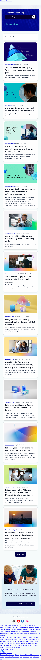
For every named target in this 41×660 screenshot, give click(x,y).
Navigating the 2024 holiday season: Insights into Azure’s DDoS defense (20, 322)
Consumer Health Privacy (7, 655)
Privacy (33, 655)
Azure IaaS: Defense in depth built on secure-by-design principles (20, 109)
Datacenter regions (5, 627)
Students (32, 639)
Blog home (10, 13)
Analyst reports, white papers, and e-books (20, 641)
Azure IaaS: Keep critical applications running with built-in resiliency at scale (19, 149)
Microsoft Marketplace (27, 637)
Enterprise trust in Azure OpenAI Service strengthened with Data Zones (19, 407)
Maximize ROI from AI (16, 631)
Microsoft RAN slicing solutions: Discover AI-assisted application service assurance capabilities (19, 535)
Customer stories (36, 627)
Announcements (9, 274)
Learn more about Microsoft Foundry (20, 604)
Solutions (26, 631)
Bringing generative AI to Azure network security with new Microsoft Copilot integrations (19, 492)
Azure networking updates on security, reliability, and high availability (18, 279)
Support (27, 633)
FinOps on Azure (5, 631)
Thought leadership (10, 64)
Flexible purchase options (32, 629)
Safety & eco (23, 657)
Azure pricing (9, 629)
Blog (15, 639)
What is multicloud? (21, 643)
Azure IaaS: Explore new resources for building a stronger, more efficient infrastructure (20, 191)
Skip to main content (6, 1)
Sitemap (17, 655)
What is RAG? (16, 647)
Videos (36, 641)
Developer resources (23, 639)
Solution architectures (18, 633)
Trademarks (15, 657)
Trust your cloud (16, 627)
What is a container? (6, 647)
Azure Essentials (26, 627)
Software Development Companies (10, 637)
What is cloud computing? (7, 643)
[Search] (33, 16)
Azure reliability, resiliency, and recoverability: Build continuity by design (19, 238)
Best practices (8, 105)
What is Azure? (4, 625)
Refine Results (10, 37)
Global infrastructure (29, 625)
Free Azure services (19, 629)
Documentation (9, 639)
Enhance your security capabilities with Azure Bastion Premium (20, 449)
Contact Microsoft (25, 655)
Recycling (30, 657)
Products (2, 629)
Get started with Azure (15, 625)
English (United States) (6, 649)
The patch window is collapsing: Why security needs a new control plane (20, 70)
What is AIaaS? (23, 645)
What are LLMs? (33, 645)
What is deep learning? (12, 645)
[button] (20, 554)
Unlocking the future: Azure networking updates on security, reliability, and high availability (19, 365)
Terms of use (8, 657)
